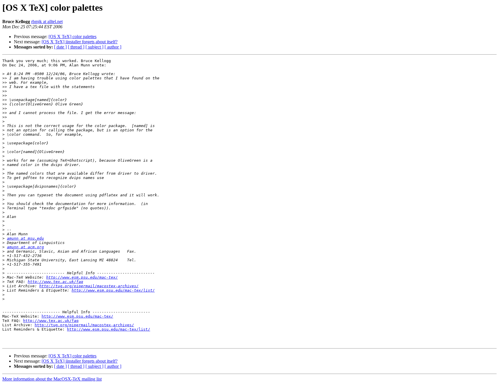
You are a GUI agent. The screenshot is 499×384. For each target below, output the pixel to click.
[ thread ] (76, 46)
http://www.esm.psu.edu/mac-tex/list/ (113, 290)
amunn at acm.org (25, 247)
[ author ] (113, 46)
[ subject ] (94, 46)
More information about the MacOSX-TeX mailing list (52, 378)
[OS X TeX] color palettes (72, 36)
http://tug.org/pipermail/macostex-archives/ (89, 286)
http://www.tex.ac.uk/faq (55, 281)
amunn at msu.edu (25, 238)
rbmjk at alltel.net (47, 21)
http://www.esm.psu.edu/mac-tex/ (82, 277)
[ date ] (60, 46)
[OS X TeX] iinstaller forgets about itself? (80, 41)
